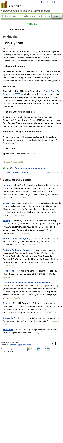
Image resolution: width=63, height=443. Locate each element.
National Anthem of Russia (16, 250)
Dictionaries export (7, 349)
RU (42, 2)
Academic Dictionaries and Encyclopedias (25, 10)
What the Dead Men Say (18, 172)
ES (53, 2)
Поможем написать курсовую (30, 168)
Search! (56, 16)
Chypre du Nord (11, 318)
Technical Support (15, 345)
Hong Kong (8, 271)
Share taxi (8, 329)
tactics (6, 185)
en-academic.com (11, 4)
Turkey (6, 220)
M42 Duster (52, 172)
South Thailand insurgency (16, 238)
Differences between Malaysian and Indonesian (26, 282)
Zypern (6, 303)
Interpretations (17, 29)
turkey (6, 203)
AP (12, 120)
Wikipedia (31, 24)
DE (48, 2)
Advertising (27, 345)
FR (59, 2)
